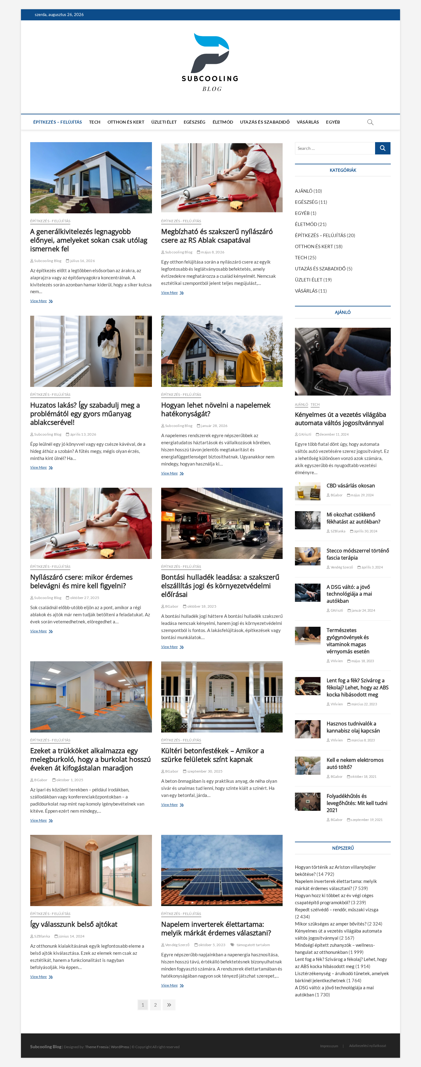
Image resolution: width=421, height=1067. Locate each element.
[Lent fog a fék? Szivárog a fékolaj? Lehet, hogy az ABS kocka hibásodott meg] (308, 686)
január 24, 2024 (363, 610)
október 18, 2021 (363, 776)
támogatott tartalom (253, 944)
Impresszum (329, 1046)
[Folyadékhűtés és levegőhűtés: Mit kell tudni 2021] (308, 802)
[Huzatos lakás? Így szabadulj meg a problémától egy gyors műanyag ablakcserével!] (91, 351)
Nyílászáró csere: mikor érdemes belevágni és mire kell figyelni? (81, 581)
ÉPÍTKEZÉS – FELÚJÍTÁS (57, 122)
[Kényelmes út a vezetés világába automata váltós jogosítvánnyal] (343, 362)
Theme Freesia (96, 1046)
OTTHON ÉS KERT (126, 122)
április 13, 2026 (83, 434)
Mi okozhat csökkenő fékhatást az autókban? (353, 518)
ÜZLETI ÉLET (164, 122)
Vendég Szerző (177, 944)
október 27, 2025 (84, 597)
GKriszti (304, 434)
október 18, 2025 (201, 606)
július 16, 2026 (82, 260)
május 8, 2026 (212, 252)
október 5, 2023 (211, 944)
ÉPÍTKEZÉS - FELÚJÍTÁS (50, 221)
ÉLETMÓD (223, 122)
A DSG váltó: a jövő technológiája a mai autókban (349, 594)
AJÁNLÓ (304, 191)
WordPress (120, 1046)
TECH (94, 122)
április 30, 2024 (365, 531)
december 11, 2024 (334, 434)
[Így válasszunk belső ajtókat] (91, 870)
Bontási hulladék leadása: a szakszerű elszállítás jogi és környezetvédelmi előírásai (220, 585)
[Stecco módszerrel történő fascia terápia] (308, 556)
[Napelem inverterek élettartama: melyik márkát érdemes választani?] (222, 870)
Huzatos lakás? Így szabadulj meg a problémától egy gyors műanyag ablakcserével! (85, 413)
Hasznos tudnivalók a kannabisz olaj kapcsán (353, 727)
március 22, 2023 (363, 704)
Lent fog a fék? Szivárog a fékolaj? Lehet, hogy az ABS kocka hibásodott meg (358, 687)
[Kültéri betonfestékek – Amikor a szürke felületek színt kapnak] (222, 697)
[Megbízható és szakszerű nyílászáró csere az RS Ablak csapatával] (222, 177)
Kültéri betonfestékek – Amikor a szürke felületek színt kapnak (212, 755)
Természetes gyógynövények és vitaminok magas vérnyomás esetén (348, 641)
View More (40, 301)
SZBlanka (42, 936)
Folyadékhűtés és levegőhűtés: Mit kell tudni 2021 (357, 803)
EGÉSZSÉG (195, 122)
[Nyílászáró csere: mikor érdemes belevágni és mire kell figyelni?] (91, 523)
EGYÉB (333, 122)
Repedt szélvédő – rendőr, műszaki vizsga (336, 909)
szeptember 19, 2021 (366, 820)
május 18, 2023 (362, 661)
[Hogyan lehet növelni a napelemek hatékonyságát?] (222, 351)
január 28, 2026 (213, 425)
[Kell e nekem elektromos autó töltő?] (308, 766)
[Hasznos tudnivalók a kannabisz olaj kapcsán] (308, 729)
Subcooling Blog (47, 260)
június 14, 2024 (71, 936)
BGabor (171, 606)
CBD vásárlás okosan (351, 485)
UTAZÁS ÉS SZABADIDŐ (265, 122)
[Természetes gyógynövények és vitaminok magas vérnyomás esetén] (308, 636)
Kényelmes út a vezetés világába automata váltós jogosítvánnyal (340, 418)
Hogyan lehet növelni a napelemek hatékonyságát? (216, 409)
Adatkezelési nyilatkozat (367, 1046)
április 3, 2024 (371, 567)
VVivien (336, 661)
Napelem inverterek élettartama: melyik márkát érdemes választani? (216, 928)
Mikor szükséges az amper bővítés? (330, 923)
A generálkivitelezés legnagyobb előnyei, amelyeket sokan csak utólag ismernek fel (88, 240)
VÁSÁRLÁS (308, 122)
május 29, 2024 (362, 495)
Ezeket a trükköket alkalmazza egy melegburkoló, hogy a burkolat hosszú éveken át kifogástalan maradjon (90, 759)
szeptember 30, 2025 (204, 771)
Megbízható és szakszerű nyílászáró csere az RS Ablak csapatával (217, 235)
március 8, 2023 (362, 740)
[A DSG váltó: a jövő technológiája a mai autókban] (308, 593)
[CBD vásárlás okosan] (308, 491)
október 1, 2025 (69, 780)
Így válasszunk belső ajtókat (73, 924)
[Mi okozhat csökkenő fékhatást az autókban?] (308, 520)
